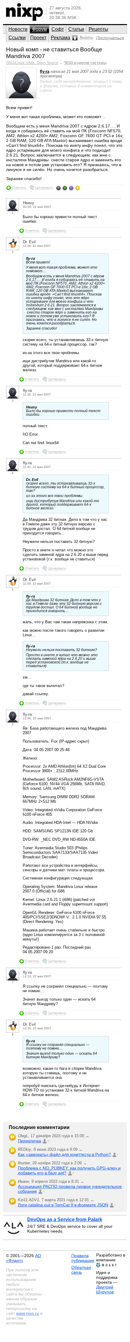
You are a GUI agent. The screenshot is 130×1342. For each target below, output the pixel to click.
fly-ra (44, 71)
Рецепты (98, 29)
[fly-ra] (21, 97)
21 (48, 1141)
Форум (39, 29)
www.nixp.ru (27, 1313)
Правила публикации (82, 1258)
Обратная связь (81, 1270)
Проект (38, 37)
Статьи (76, 29)
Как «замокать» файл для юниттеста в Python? (64, 1154)
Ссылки (17, 37)
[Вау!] (77, 187)
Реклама (60, 37)
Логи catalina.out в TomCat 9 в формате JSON (63, 1204)
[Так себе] (65, 187)
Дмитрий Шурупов (105, 1289)
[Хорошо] (71, 187)
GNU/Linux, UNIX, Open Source (32, 63)
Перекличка (29, 1140)
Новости (18, 29)
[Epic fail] (58, 187)
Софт (57, 29)
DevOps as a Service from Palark (64, 1219)
